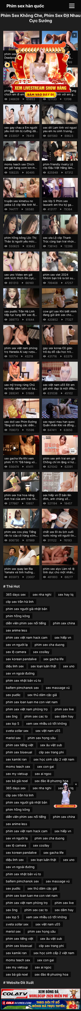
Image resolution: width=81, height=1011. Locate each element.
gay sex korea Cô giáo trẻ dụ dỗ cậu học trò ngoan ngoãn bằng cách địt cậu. (58, 353)
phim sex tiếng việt (19, 745)
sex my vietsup (17, 774)
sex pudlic (13, 695)
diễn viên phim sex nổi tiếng (26, 623)
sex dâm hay (64, 716)
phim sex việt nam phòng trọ (27, 709)
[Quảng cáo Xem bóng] (40, 993)
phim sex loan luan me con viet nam (32, 702)
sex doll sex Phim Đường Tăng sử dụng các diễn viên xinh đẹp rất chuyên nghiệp (20, 427)
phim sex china (64, 623)
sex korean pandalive (21, 659)
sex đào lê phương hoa (51, 781)
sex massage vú (58, 687)
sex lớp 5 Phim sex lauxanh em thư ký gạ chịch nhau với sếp (57, 204)
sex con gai (45, 766)
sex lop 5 (12, 723)
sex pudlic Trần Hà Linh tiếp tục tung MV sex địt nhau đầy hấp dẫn (20, 315)
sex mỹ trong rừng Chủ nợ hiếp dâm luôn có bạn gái (20, 388)
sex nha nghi (42, 594)
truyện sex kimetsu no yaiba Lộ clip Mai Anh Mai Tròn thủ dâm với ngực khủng (21, 206)
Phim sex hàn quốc (25, 5)
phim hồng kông (18, 616)
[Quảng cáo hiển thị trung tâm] (40, 69)
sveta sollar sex (17, 731)
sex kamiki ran (16, 759)
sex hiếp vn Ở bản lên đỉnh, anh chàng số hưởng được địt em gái (58, 499)
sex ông (11, 716)
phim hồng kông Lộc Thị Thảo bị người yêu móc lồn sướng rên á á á (20, 241)
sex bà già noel (17, 781)
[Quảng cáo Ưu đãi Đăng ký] (40, 1004)
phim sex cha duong (49, 644)
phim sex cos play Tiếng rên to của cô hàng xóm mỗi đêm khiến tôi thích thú (20, 537)
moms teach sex (18, 766)
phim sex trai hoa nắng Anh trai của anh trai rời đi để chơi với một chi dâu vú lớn (19, 501)
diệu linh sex (15, 666)
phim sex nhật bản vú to (23, 680)
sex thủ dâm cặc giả (42, 695)
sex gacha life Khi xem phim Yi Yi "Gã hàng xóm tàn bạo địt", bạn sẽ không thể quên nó (20, 464)
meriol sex (13, 738)
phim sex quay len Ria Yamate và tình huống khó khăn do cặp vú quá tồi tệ (20, 574)
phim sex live (64, 709)
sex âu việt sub (51, 745)
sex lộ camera (16, 652)
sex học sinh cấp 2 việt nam (53, 759)
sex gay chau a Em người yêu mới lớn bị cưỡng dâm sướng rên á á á (21, 131)
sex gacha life (53, 659)
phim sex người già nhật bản (26, 609)
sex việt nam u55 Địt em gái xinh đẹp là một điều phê (59, 388)
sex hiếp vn (62, 637)
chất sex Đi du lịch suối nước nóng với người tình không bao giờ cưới (59, 535)
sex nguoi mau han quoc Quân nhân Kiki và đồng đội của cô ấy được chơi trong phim (59, 427)
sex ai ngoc (43, 774)
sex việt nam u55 (47, 731)
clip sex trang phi (51, 752)
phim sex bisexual (19, 752)
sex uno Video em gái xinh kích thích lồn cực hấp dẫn (19, 278)
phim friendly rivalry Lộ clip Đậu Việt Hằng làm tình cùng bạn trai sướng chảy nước (59, 170)
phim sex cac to (36, 716)
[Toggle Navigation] (72, 6)
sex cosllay (41, 652)
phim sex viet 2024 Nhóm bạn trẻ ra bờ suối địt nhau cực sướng (59, 278)
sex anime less (16, 630)
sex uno (69, 666)
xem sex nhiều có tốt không (46, 723)
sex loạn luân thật (43, 666)
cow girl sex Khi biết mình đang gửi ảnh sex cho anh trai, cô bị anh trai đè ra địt (60, 317)
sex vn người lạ (17, 644)
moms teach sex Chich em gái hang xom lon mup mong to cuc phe (21, 168)
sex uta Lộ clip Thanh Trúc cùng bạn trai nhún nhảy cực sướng (58, 241)
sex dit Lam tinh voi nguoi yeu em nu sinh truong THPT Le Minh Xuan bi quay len (60, 133)
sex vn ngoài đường (20, 673)
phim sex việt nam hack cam (27, 637)
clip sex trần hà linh (20, 601)
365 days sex (16, 594)
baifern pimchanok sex (22, 687)
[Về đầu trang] (71, 1006)
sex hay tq (65, 594)
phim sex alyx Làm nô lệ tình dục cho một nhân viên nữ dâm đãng (58, 572)
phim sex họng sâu (42, 738)
